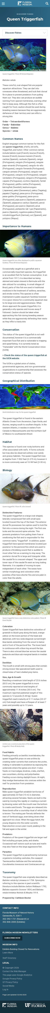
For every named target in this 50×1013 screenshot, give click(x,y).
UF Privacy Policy (10, 982)
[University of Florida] (36, 1005)
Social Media (8, 986)
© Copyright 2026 (11, 967)
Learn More (8, 952)
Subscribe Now (12, 938)
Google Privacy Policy (12, 978)
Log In (5, 989)
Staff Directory (9, 958)
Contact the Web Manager (14, 971)
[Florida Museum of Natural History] (14, 1005)
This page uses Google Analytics (17, 975)
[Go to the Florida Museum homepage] (25, 3)
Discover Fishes (13, 33)
